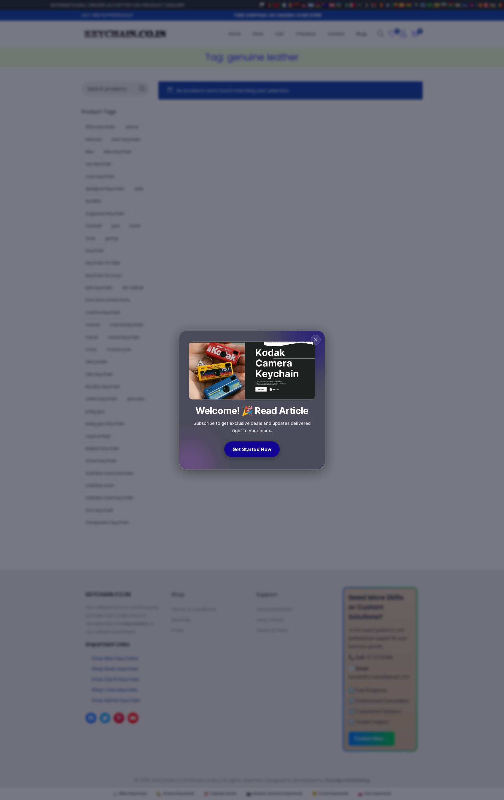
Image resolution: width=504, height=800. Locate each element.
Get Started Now (252, 449)
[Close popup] (316, 340)
